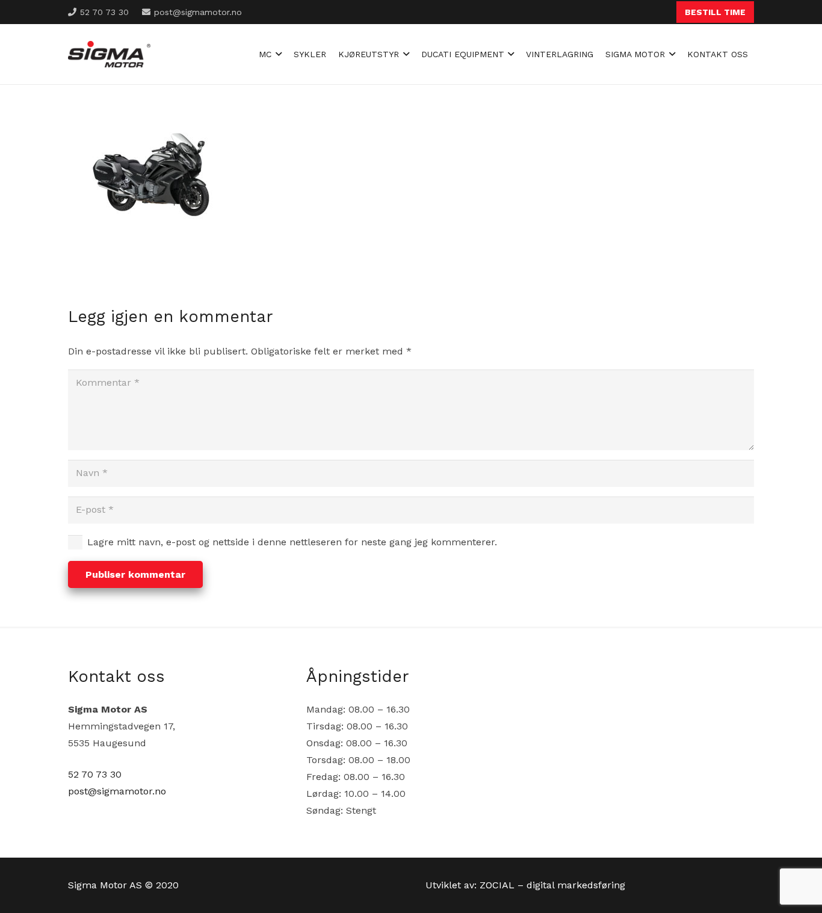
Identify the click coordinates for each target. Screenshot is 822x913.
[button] (276, 54)
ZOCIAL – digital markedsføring (552, 885)
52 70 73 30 (95, 774)
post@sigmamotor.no (117, 791)
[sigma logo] (109, 54)
